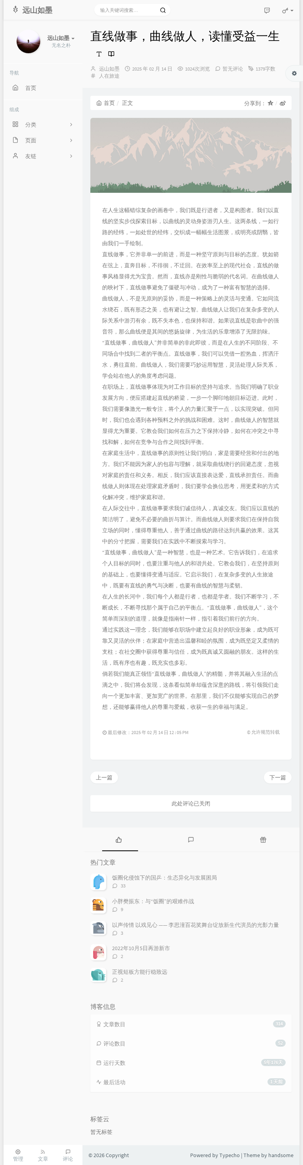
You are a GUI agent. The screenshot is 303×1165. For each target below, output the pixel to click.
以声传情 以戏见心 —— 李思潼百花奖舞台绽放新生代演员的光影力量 (195, 924)
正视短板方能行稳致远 (139, 971)
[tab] (118, 839)
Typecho (229, 1155)
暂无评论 (233, 68)
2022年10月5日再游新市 (141, 948)
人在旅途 (109, 76)
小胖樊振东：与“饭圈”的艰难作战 (153, 901)
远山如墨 (109, 68)
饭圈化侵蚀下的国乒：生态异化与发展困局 (164, 877)
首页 (109, 102)
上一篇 (104, 777)
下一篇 (277, 777)
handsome (281, 1155)
